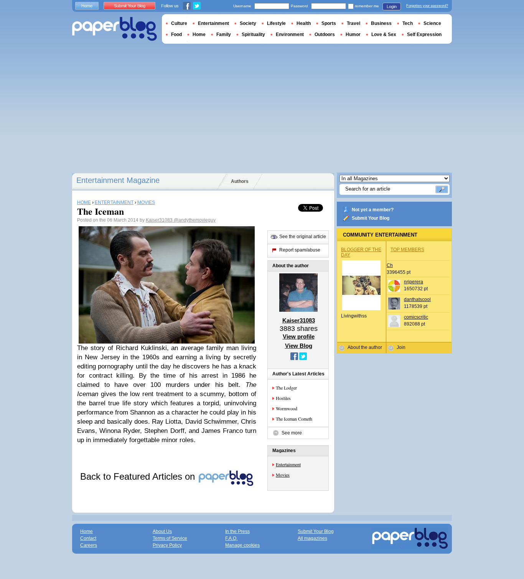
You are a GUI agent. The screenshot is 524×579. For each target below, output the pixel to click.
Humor (353, 34)
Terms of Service (170, 538)
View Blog (298, 345)
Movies (283, 475)
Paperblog (114, 29)
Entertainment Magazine (118, 180)
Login (392, 6)
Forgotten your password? (427, 6)
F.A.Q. (231, 538)
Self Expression (424, 34)
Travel (353, 23)
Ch (390, 265)
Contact (88, 538)
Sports (328, 23)
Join (401, 347)
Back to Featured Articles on (139, 476)
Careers (88, 545)
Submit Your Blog (370, 218)
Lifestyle (276, 23)
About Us (162, 531)
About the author (365, 347)
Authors (240, 181)
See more (292, 433)
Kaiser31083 (160, 220)
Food (176, 34)
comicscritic (416, 317)
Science (432, 23)
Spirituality (253, 34)
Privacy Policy (167, 545)
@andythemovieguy (195, 220)
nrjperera (413, 282)
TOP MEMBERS (407, 249)
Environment (290, 34)
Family (223, 34)
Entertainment (288, 464)
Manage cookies (242, 545)
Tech (407, 23)
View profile (299, 336)
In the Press (237, 531)
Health (304, 23)
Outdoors (325, 34)
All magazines (312, 538)
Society (248, 23)
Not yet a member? (373, 209)
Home (86, 5)
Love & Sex (383, 34)
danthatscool (417, 299)
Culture (179, 23)
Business (381, 23)
